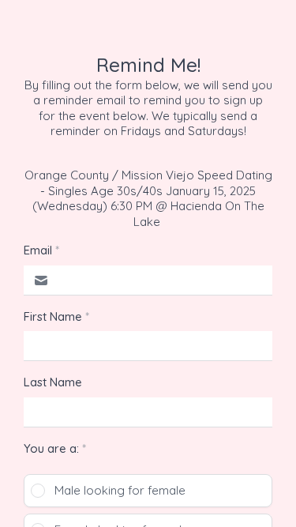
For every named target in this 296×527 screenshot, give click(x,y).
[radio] (148, 490)
